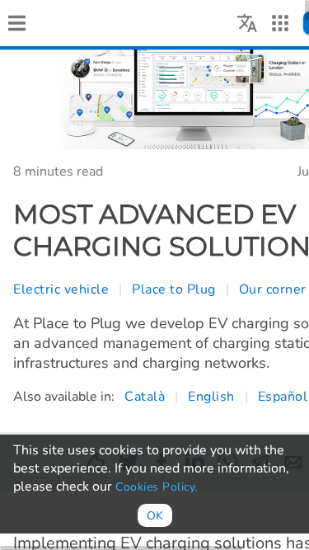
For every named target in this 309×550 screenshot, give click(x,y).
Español (283, 397)
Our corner (273, 289)
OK (155, 516)
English (211, 397)
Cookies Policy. (156, 487)
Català (144, 397)
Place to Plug (174, 289)
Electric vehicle (61, 289)
